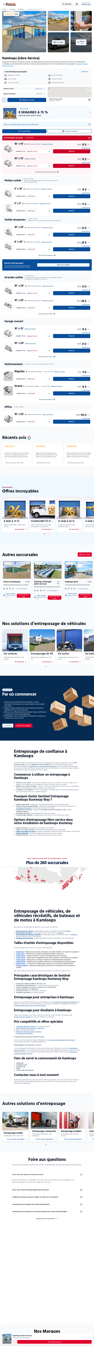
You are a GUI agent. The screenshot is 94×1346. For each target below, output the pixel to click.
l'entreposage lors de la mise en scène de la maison (29, 1005)
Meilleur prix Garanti (47, 144)
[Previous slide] (4, 112)
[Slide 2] (44, 118)
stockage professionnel (23, 808)
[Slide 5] (49, 118)
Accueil (4, 9)
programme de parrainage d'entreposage (61, 1040)
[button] (24, 31)
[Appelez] (4, 100)
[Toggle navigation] (4, 4)
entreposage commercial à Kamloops (65, 1002)
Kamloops (21, 9)
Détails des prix (86, 148)
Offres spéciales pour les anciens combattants (30, 1028)
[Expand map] (89, 89)
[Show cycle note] (89, 124)
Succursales (12, 9)
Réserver (72, 151)
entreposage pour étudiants (22, 1017)
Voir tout (85, 72)
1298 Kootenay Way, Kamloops (21, 1338)
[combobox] (62, 4)
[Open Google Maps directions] (89, 100)
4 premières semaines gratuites (26, 1026)
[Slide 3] (46, 118)
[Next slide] (90, 112)
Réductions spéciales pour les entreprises (28, 1032)
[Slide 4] (47, 118)
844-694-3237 (86, 4)
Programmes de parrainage (24, 1033)
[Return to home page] (11, 4)
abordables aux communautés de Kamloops (43, 766)
